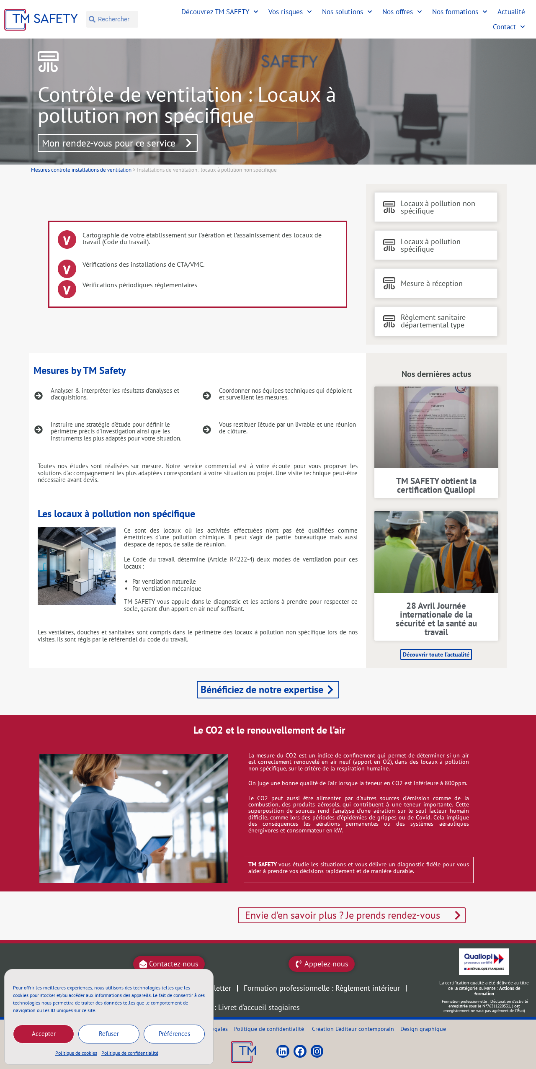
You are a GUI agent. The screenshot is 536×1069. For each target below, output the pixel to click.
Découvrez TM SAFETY (215, 11)
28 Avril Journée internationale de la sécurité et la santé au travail (436, 619)
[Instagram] (317, 1051)
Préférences (174, 1034)
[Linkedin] (282, 1051)
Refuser (109, 1034)
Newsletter (213, 988)
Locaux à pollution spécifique (431, 245)
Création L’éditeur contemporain (353, 1029)
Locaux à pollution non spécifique (438, 207)
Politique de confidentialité (129, 1053)
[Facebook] (300, 1051)
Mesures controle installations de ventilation (81, 169)
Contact (504, 26)
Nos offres (397, 11)
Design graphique (423, 1029)
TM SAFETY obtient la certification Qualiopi (436, 485)
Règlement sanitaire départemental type (433, 321)
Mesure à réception (432, 283)
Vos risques (285, 11)
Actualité (511, 11)
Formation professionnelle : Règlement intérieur (322, 988)
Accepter (44, 1034)
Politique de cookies (76, 1053)
